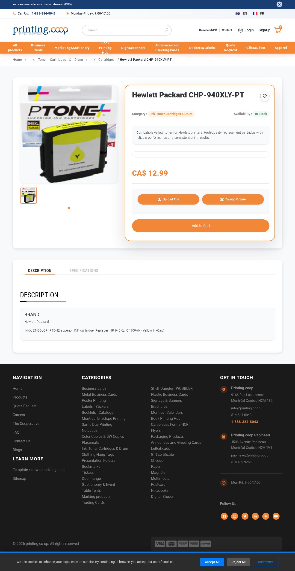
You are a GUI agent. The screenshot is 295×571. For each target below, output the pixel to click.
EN (245, 13)
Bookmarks (91, 466)
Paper (155, 466)
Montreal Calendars (167, 412)
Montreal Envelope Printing (104, 418)
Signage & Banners (166, 400)
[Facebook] (224, 516)
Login (249, 30)
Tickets (88, 472)
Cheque (157, 460)
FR (262, 13)
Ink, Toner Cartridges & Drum (58, 59)
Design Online (235, 199)
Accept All (212, 562)
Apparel (281, 48)
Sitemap (19, 478)
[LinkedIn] (255, 516)
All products (15, 47)
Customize (266, 562)
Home (17, 59)
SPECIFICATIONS (83, 270)
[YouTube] (276, 516)
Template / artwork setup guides (39, 470)
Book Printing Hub (105, 48)
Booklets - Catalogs (97, 412)
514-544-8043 (241, 415)
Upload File (171, 199)
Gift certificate (162, 454)
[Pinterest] (265, 516)
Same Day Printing (97, 424)
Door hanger (92, 478)
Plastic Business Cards (169, 394)
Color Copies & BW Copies (103, 436)
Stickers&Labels (202, 48)
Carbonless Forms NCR (170, 424)
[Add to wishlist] (264, 96)
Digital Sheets (162, 496)
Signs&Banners (133, 48)
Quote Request (230, 47)
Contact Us (21, 441)
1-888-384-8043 (244, 422)
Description (39, 270)
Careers (19, 415)
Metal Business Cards (99, 394)
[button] (69, 208)
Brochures (159, 406)
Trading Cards (93, 502)
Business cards (94, 388)
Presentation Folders (98, 460)
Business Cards (38, 47)
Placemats (90, 442)
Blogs (17, 450)
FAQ (16, 432)
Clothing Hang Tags (98, 454)
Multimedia (160, 478)
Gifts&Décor (256, 48)
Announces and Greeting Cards (167, 47)
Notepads (89, 430)
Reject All (239, 562)
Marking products (96, 496)
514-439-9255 (241, 462)
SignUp (264, 30)
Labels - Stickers (95, 406)
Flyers (156, 430)
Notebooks (159, 490)
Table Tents (91, 490)
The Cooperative (26, 423)
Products (20, 397)
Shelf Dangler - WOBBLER (172, 388)
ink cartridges (104, 59)
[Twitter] (245, 516)
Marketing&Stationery (72, 48)
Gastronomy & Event (98, 484)
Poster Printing (94, 400)
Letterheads (160, 448)
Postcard (158, 484)
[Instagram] (234, 516)
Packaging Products (167, 436)
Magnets (158, 472)
